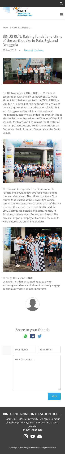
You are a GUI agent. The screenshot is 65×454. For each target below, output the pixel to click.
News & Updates (20, 27)
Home (5, 27)
